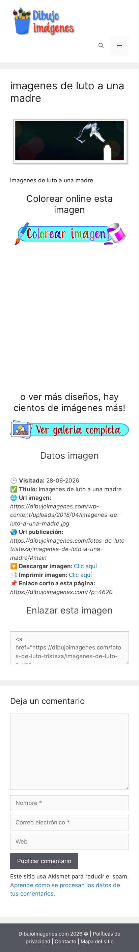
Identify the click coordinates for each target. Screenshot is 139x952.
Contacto (65, 941)
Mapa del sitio (97, 941)
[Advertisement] (69, 320)
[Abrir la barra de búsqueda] (101, 46)
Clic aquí (85, 566)
